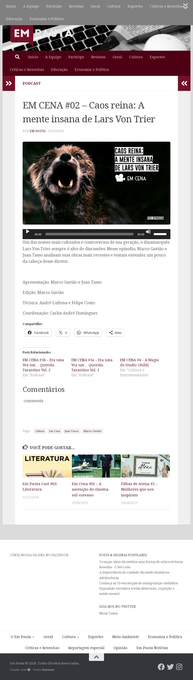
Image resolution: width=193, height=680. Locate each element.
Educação (14, 19)
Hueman (48, 669)
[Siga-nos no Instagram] (179, 666)
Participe (54, 6)
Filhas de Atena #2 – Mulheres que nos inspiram (139, 489)
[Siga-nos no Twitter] (170, 666)
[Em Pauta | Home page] (41, 35)
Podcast (32, 83)
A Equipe (31, 6)
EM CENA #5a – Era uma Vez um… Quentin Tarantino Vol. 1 (92, 365)
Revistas (76, 6)
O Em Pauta (21, 637)
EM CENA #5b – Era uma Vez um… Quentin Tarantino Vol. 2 (43, 365)
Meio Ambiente (125, 637)
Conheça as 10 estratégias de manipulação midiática (138, 583)
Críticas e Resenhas (167, 6)
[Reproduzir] (27, 231)
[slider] (161, 233)
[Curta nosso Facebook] (161, 666)
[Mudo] (148, 231)
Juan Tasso (72, 431)
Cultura (114, 6)
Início (11, 6)
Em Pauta (38, 131)
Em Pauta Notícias (152, 648)
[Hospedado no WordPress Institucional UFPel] (28, 669)
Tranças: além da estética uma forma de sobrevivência (141, 562)
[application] (96, 234)
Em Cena (54, 431)
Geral (95, 6)
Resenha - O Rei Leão (115, 567)
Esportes (135, 6)
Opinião (120, 648)
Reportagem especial (86, 648)
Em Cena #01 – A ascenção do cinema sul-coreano (90, 489)
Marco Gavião (93, 431)
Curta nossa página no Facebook (39, 555)
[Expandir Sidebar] (9, 83)
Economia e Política (47, 19)
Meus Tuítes (108, 613)
